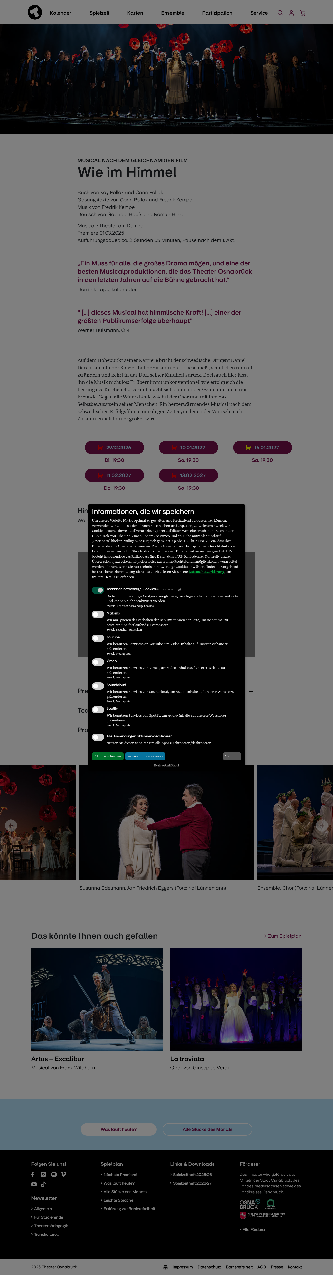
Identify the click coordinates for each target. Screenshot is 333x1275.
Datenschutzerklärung (206, 571)
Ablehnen (232, 756)
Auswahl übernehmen (145, 756)
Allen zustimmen (107, 756)
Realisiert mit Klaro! (166, 765)
